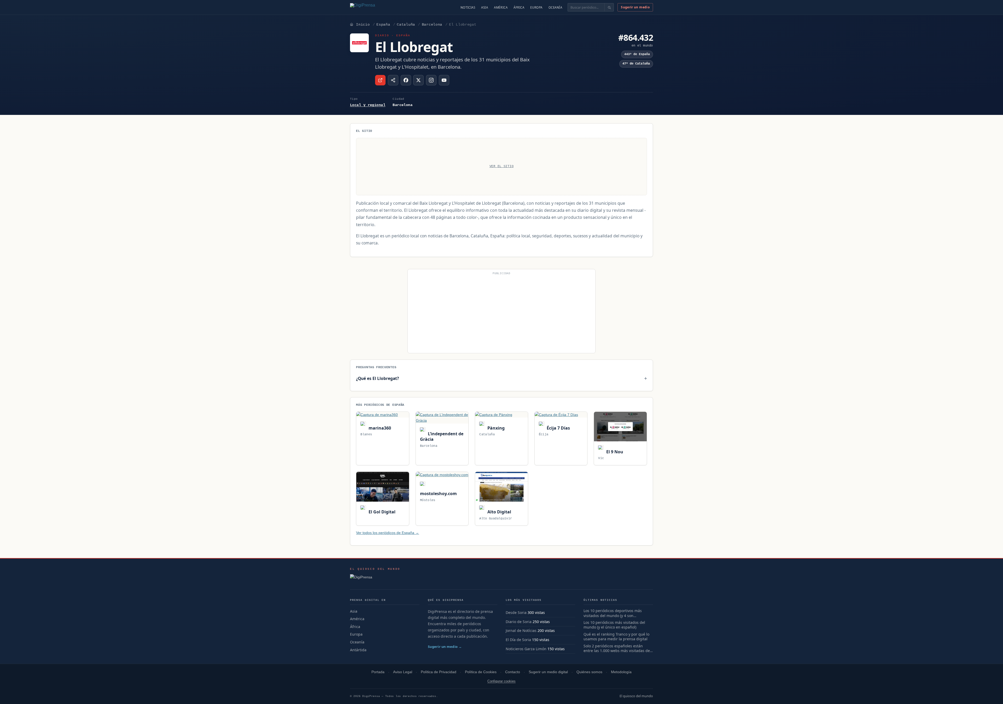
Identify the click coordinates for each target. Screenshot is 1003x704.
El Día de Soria (518, 639)
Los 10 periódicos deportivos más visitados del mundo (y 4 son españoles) (613, 613)
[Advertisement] (501, 313)
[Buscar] (609, 7)
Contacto (512, 672)
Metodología (621, 672)
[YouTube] (444, 80)
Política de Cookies (481, 672)
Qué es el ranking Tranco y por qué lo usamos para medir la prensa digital (616, 637)
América (501, 7)
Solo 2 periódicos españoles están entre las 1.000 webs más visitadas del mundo (617, 649)
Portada (377, 672)
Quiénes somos (589, 672)
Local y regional (367, 105)
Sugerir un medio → (445, 646)
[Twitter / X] (418, 80)
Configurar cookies (501, 681)
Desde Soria (516, 612)
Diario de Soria (519, 621)
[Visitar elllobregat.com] (380, 80)
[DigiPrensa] (375, 578)
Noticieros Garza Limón (526, 648)
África (519, 7)
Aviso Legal (402, 672)
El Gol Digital (381, 512)
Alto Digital (498, 512)
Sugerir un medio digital (548, 672)
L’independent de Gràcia (441, 436)
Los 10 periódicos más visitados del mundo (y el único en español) (614, 625)
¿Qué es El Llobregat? (377, 378)
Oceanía (555, 7)
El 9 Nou (614, 452)
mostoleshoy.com (438, 493)
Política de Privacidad (438, 672)
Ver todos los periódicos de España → (387, 533)
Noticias (467, 7)
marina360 (379, 428)
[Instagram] (431, 80)
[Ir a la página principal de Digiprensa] (374, 7)
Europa (536, 7)
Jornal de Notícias (521, 630)
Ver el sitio (501, 166)
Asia (484, 7)
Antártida (358, 649)
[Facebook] (406, 80)
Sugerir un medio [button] (635, 7)
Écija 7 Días (558, 428)
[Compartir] (393, 80)
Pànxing (495, 428)
